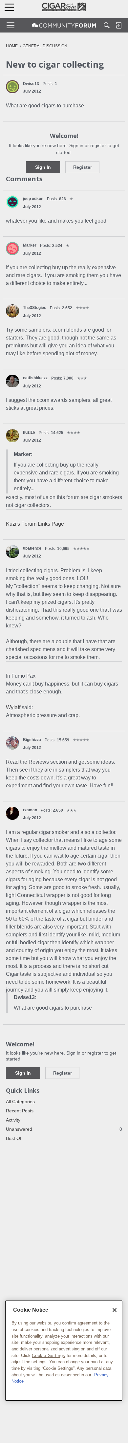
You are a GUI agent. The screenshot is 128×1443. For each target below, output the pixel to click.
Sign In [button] (43, 167)
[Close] (114, 1310)
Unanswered (64, 1129)
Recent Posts (19, 1110)
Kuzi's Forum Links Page (35, 524)
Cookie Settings (48, 1355)
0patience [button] (32, 548)
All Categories (20, 1101)
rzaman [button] (30, 810)
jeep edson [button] (33, 198)
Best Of (13, 1138)
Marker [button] (29, 245)
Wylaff (13, 707)
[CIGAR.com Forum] (64, 25)
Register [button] (82, 167)
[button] (12, 86)
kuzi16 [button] (29, 432)
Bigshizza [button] (32, 739)
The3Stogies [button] (34, 307)
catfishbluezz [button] (35, 378)
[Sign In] (118, 25)
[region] (64, 1350)
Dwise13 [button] (31, 83)
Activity (13, 1120)
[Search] (107, 25)
